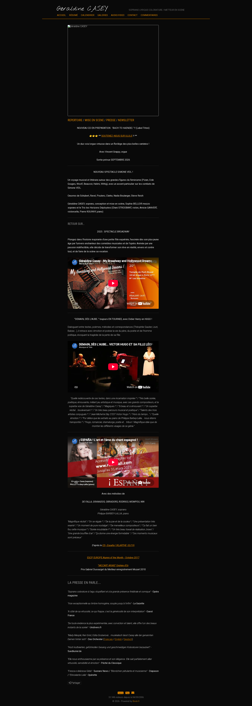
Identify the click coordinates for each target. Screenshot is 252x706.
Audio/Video (117, 15)
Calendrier (87, 15)
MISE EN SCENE (94, 120)
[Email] (132, 693)
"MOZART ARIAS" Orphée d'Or (113, 565)
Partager (75, 682)
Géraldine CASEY (82, 9)
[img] (70, 683)
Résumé (73, 15)
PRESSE (111, 120)
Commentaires (149, 15)
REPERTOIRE (75, 120)
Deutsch (128, 639)
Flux (127, 693)
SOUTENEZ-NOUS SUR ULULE (116, 135)
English (118, 639)
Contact (133, 15)
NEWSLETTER (126, 120)
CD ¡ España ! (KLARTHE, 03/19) (118, 545)
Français (108, 639)
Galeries (103, 15)
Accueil (61, 15)
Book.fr (136, 701)
